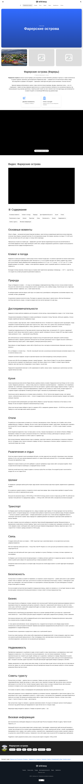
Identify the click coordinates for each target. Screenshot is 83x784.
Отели (62, 5)
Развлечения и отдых (14, 218)
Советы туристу (13, 221)
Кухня (56, 214)
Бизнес (54, 218)
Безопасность (46, 218)
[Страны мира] (20, 5)
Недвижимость (62, 218)
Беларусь (25, 759)
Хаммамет (44, 759)
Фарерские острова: (27, 5)
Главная (24, 770)
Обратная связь (41, 772)
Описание (12, 749)
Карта (50, 5)
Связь (38, 218)
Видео (45, 5)
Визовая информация (25, 221)
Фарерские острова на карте (41, 150)
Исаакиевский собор (57, 759)
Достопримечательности (46, 214)
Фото (40, 5)
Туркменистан (32, 759)
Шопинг (25, 218)
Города (35, 5)
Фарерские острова (18, 746)
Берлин (49, 759)
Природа (35, 214)
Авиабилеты (55, 5)
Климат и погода (26, 214)
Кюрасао (38, 759)
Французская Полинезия (16, 759)
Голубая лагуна (66, 759)
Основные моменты (14, 214)
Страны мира (30, 770)
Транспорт (31, 218)
